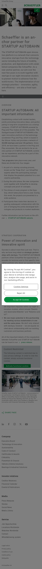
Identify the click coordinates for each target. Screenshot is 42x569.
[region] (21, 284)
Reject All (21, 293)
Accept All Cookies (21, 299)
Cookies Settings (21, 286)
